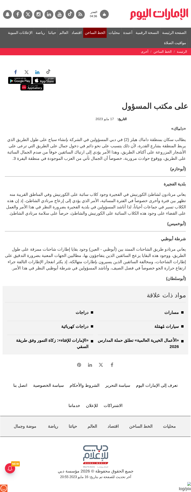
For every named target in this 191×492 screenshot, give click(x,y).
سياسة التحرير (117, 385)
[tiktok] (69, 14)
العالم (63, 33)
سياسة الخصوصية (48, 385)
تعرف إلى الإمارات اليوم (157, 385)
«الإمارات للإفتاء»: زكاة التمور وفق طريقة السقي (52, 343)
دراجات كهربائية (75, 326)
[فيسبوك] (17, 14)
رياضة (40, 33)
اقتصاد (77, 33)
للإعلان (92, 405)
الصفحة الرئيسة (174, 33)
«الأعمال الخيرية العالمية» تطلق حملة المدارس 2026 (138, 343)
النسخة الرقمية (147, 33)
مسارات (171, 312)
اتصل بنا (20, 385)
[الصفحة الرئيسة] (159, 2)
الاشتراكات (113, 405)
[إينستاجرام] (38, 14)
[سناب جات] (7, 14)
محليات (114, 33)
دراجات (82, 312)
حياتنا (52, 33)
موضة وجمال (25, 426)
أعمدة (127, 33)
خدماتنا (74, 405)
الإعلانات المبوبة (20, 33)
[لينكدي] (48, 14)
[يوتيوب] (59, 14)
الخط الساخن (95, 33)
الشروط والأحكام (84, 385)
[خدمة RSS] (80, 14)
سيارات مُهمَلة (166, 326)
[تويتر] (28, 14)
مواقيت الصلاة (175, 43)
